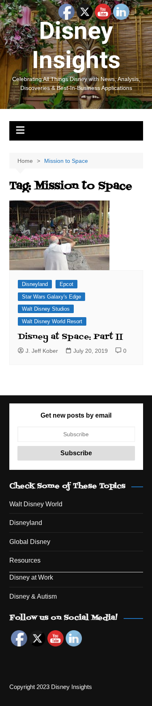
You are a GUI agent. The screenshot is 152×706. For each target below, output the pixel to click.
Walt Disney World (35, 504)
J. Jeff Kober (42, 351)
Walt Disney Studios (46, 309)
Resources (25, 560)
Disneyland (35, 284)
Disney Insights (76, 45)
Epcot (66, 284)
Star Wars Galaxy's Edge (51, 297)
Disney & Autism (33, 596)
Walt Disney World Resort (52, 321)
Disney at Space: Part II (70, 337)
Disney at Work (31, 577)
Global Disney (29, 541)
